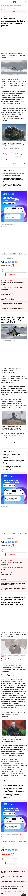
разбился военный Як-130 (16, 436)
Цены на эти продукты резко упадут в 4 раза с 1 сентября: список (13, 589)
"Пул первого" (3, 656)
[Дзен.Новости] (2, 261)
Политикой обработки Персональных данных (10, 6)
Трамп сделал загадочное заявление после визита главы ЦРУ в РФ (13, 298)
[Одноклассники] (16, 261)
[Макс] (6, 261)
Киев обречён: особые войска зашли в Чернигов (11, 303)
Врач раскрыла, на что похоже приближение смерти (13, 283)
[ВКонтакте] (12, 261)
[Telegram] (9, 261)
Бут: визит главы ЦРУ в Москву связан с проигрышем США (12, 573)
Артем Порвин (5, 226)
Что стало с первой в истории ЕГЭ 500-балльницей (11, 288)
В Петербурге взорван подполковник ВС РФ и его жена (13, 578)
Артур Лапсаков (6, 836)
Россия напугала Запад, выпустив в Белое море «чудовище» (12, 309)
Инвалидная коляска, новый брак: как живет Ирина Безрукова (13, 293)
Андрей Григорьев (6, 506)
